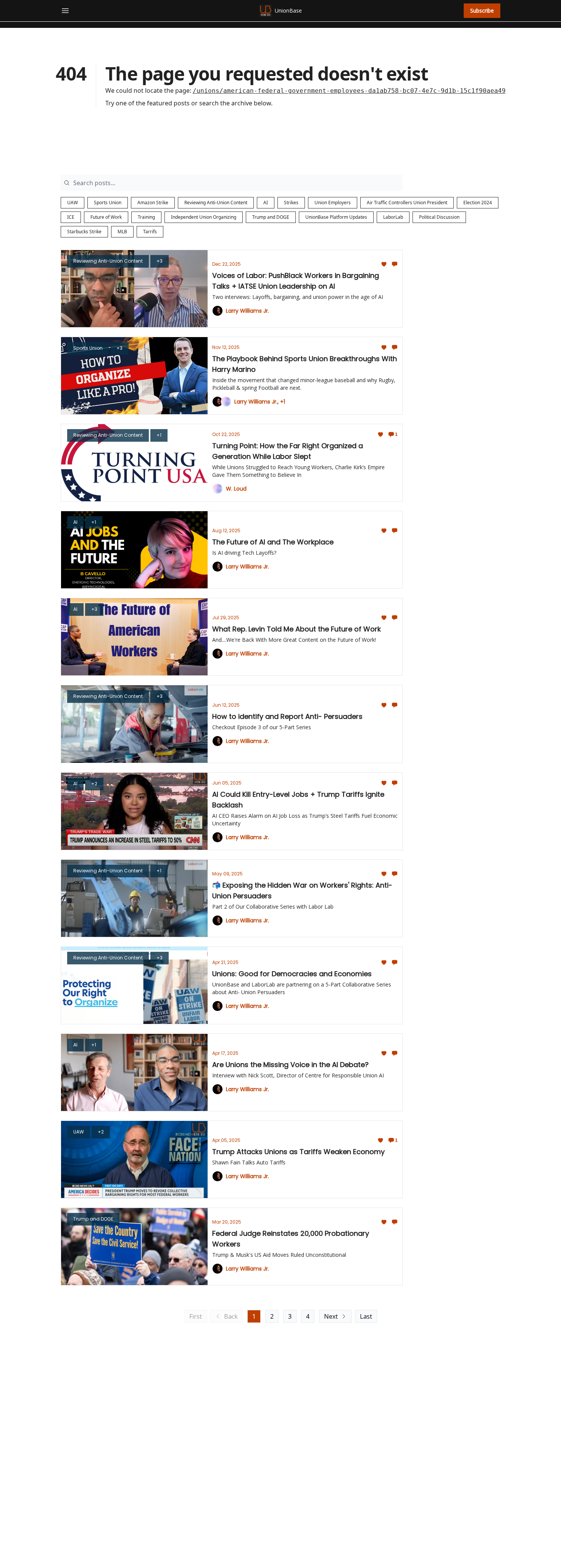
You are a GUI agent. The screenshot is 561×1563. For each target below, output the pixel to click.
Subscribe (482, 10)
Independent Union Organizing (203, 217)
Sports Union (107, 202)
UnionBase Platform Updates (336, 217)
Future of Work (106, 217)
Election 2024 (477, 202)
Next (331, 1316)
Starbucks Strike (84, 231)
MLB (122, 231)
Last (366, 1316)
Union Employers (332, 202)
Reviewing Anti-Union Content (215, 202)
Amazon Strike (152, 202)
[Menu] (65, 9)
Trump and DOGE (270, 217)
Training (146, 217)
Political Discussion (439, 217)
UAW (72, 202)
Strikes (291, 202)
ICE (70, 217)
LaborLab (393, 217)
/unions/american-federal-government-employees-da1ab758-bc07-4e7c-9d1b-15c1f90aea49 (349, 90)
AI (265, 202)
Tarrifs (150, 231)
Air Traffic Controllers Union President (407, 202)
